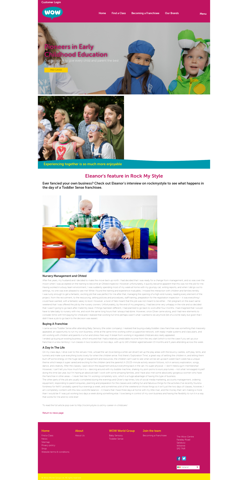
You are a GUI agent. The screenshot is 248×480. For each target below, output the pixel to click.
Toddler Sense (116, 439)
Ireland (185, 467)
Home (102, 13)
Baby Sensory (116, 436)
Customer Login (51, 2)
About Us (80, 436)
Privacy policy (48, 445)
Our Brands (172, 13)
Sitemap (45, 442)
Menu (203, 14)
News (44, 439)
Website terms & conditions (55, 452)
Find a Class (119, 13)
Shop (44, 449)
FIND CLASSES (56, 70)
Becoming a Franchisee (145, 13)
